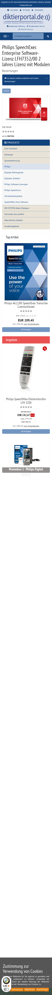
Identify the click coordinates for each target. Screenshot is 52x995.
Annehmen (42, 989)
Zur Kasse (14, 10)
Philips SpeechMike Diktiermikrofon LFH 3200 (26, 400)
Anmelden (39, 10)
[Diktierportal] (26, 18)
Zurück (6, 91)
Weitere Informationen (13, 990)
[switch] (6, 989)
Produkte (13, 142)
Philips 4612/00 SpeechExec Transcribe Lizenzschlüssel (26, 305)
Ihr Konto (26, 10)
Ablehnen (30, 989)
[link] (8, 131)
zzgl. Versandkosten (31, 324)
